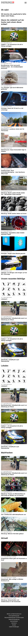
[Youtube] (17, 609)
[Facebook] (10, 609)
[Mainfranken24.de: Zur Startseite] (7, 3)
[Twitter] (14, 609)
